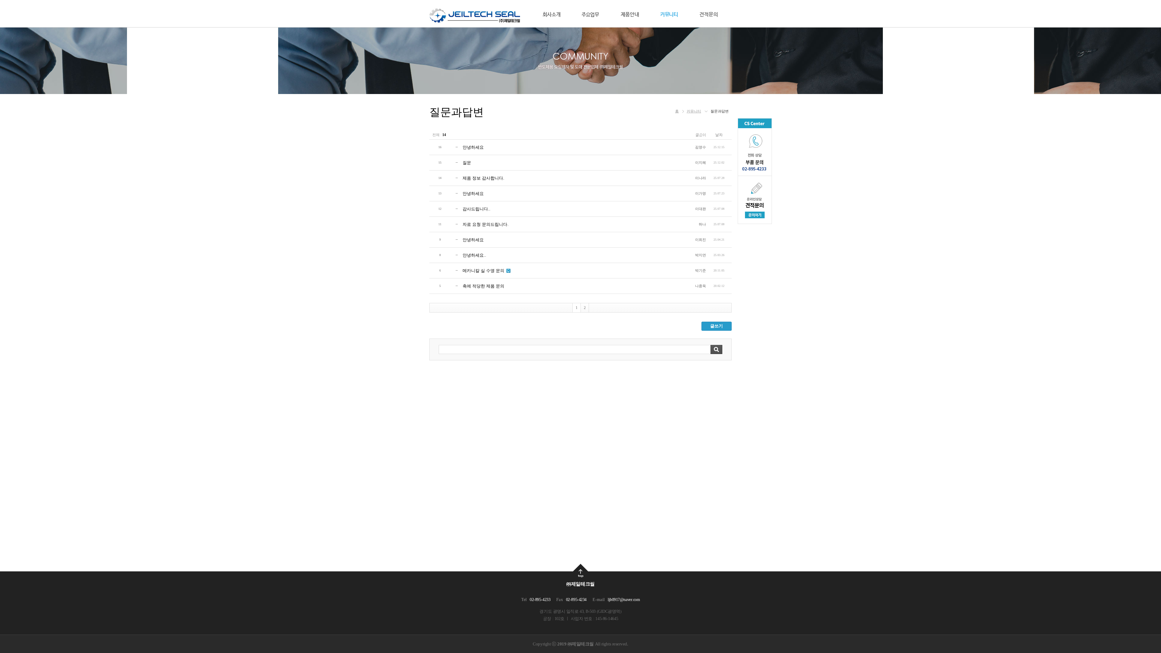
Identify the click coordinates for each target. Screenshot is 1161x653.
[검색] (716, 349)
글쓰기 (716, 325)
